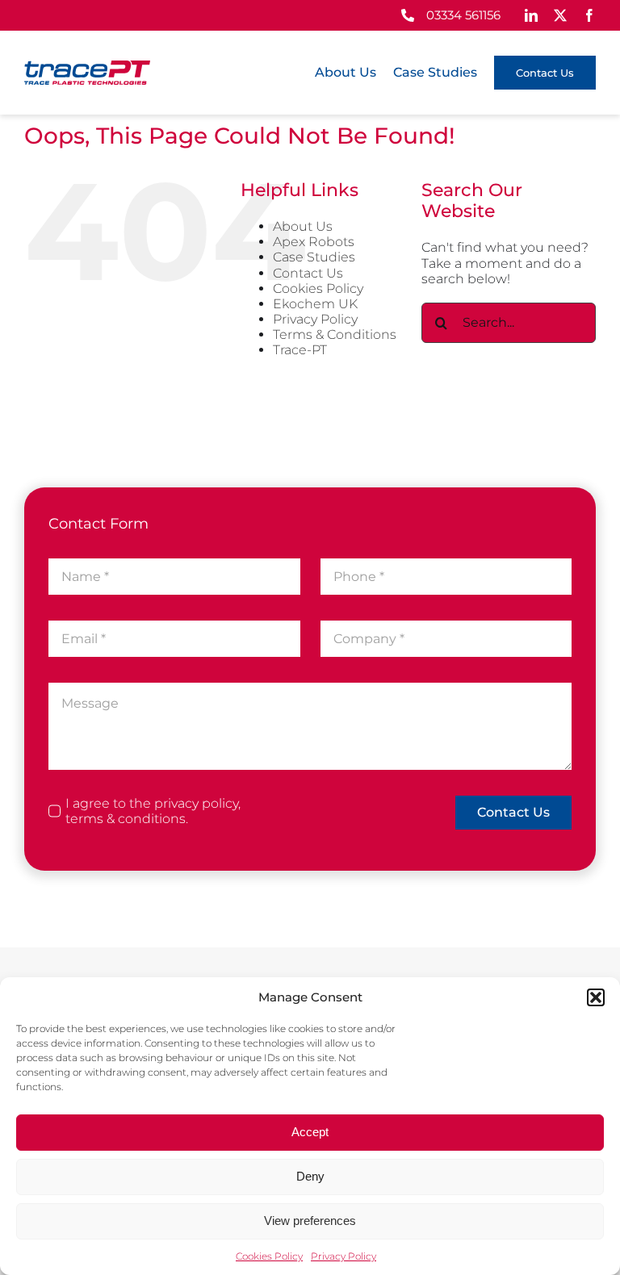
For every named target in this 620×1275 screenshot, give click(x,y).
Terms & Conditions (334, 334)
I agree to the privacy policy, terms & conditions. (153, 811)
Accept (310, 1132)
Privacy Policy (343, 1256)
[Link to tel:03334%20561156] (407, 15)
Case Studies (314, 257)
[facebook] (589, 15)
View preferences (310, 1220)
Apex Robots (313, 241)
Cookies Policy (269, 1256)
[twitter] (560, 15)
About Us (303, 226)
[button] (596, 997)
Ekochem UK (315, 303)
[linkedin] (531, 15)
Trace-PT (300, 349)
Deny (310, 1176)
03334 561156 (463, 15)
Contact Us (308, 273)
